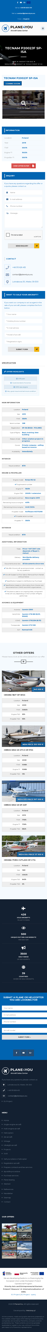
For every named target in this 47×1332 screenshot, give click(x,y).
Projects (7, 1149)
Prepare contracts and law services (18, 1167)
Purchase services (11, 1176)
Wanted (7, 1184)
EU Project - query (28, 1294)
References (8, 1189)
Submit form (22, 349)
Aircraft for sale (26, 62)
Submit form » (24, 1037)
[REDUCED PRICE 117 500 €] (23, 846)
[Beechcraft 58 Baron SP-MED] (24, 1236)
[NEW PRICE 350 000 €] (23, 736)
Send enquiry (22, 246)
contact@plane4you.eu (22, 274)
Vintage (7, 1141)
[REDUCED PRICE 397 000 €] (23, 791)
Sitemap (7, 1198)
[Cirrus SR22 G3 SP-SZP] (24, 1245)
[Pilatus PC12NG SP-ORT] (24, 1254)
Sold (6, 1153)
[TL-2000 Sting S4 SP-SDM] (9, 1254)
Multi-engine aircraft (12, 1129)
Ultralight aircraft (10, 1145)
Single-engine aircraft (14, 64)
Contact (7, 1202)
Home (14, 62)
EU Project (8, 1101)
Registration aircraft (12, 1163)
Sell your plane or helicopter (15, 1159)
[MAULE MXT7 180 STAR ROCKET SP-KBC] (9, 1236)
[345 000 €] (23, 681)
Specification (9, 363)
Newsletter (8, 1193)
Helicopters (8, 1133)
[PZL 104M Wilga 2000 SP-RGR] (9, 1227)
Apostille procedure (12, 1171)
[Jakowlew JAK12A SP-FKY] (24, 1227)
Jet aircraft (8, 1137)
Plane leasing (9, 1180)
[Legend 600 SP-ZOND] (9, 1245)
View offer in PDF (21, 166)
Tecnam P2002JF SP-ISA (34, 64)
